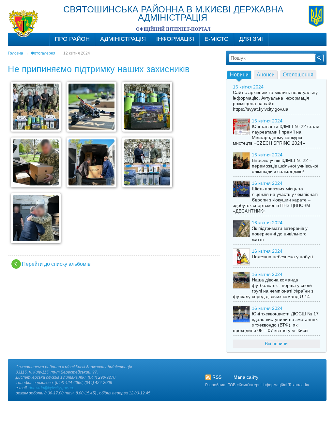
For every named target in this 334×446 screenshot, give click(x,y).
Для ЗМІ (251, 39)
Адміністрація (123, 39)
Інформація (175, 39)
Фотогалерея (43, 53)
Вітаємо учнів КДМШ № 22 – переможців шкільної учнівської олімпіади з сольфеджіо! (285, 166)
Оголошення (298, 74)
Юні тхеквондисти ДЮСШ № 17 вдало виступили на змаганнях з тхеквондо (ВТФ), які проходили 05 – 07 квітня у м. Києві (276, 322)
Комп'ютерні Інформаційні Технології (273, 385)
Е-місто (217, 39)
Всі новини (276, 343)
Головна (15, 53)
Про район (72, 39)
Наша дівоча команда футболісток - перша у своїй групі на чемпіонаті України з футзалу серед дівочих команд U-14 (273, 288)
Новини (239, 74)
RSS (216, 377)
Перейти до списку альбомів (56, 264)
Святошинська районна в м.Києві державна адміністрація (173, 14)
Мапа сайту (246, 377)
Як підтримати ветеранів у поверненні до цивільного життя (280, 234)
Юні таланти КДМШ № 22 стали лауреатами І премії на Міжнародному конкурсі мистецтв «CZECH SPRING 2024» (276, 135)
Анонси (266, 74)
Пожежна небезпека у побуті (282, 256)
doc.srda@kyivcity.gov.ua (51, 388)
